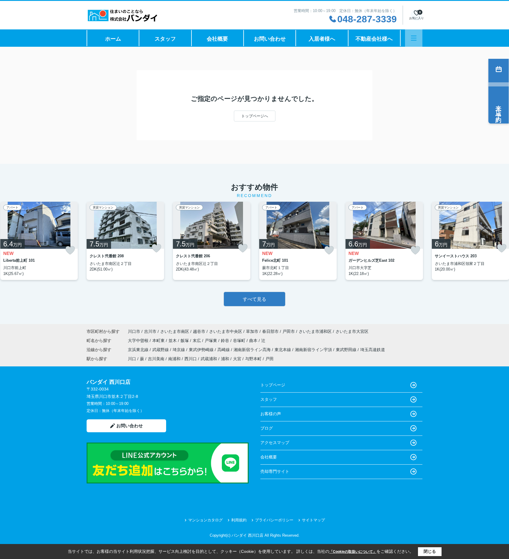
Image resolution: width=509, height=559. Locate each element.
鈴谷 (225, 340)
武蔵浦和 (209, 358)
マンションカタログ (205, 520)
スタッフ (165, 39)
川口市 (134, 331)
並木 (173, 340)
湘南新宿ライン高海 (253, 349)
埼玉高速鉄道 (372, 349)
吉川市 (150, 331)
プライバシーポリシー (274, 520)
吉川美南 (156, 358)
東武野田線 (347, 349)
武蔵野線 (161, 349)
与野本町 (253, 358)
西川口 (190, 358)
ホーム (113, 39)
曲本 (254, 340)
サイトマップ (313, 520)
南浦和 (174, 358)
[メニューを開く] (413, 38)
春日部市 (270, 331)
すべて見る (254, 299)
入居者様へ (322, 39)
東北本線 (283, 349)
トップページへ (254, 116)
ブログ (266, 428)
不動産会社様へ (374, 39)
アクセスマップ (274, 442)
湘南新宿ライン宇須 (314, 349)
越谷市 (199, 331)
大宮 (237, 358)
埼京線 (179, 349)
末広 (197, 340)
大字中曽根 (139, 340)
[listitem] (125, 241)
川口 (132, 358)
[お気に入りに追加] (70, 250)
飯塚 (185, 340)
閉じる (430, 551)
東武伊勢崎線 (202, 349)
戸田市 (288, 331)
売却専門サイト (274, 471)
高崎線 (224, 349)
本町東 (159, 340)
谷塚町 (240, 340)
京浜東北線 (139, 349)
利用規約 (239, 520)
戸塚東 (211, 340)
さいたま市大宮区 (352, 331)
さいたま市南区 (174, 331)
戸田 (269, 358)
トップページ (272, 385)
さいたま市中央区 (225, 331)
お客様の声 (270, 413)
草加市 (252, 331)
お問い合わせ (270, 39)
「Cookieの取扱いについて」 (352, 552)
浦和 (225, 358)
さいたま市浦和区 (315, 331)
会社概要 (217, 39)
